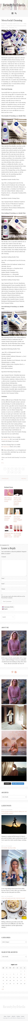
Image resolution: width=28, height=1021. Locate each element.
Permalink (12, 27)
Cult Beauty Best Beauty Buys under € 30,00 (8, 535)
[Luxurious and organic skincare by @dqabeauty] (14, 691)
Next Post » (24, 478)
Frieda (6, 23)
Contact (22, 1016)
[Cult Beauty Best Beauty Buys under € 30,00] (8, 528)
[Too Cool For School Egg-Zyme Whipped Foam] (18, 511)
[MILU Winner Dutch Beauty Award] (8, 492)
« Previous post (4, 478)
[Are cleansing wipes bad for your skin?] (18, 528)
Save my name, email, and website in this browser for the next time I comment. (13, 597)
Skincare (3, 25)
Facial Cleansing (20, 25)
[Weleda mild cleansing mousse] (8, 511)
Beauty (25, 23)
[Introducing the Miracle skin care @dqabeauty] (14, 743)
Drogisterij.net (6, 439)
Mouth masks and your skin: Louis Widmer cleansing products (17, 501)
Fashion (18, 1016)
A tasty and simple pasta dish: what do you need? (13, 898)
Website (3, 589)
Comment (3, 556)
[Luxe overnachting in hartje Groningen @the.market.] (14, 717)
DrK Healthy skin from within (8, 848)
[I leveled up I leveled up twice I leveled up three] (14, 768)
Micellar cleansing (4, 27)
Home (5, 1016)
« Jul (2, 989)
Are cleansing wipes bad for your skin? (17, 535)
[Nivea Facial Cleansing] (14, 42)
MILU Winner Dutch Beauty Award (8, 499)
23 (24, 980)
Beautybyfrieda (14, 5)
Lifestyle (13, 1016)
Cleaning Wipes (10, 25)
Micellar (24, 25)
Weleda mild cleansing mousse (7, 518)
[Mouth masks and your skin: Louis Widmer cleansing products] (18, 492)
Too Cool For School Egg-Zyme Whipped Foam (18, 519)
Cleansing (15, 25)
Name (3, 578)
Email (3, 583)
